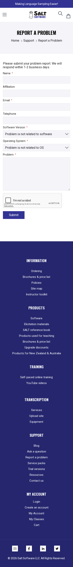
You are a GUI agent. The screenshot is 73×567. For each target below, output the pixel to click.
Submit (13, 215)
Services (36, 410)
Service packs (36, 463)
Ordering (36, 271)
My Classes (36, 519)
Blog (36, 445)
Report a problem (37, 457)
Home (15, 40)
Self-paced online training (36, 377)
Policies (36, 282)
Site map (36, 288)
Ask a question (36, 451)
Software (36, 318)
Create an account (36, 507)
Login (36, 501)
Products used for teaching (36, 336)
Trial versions (36, 469)
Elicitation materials (36, 324)
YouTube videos (36, 383)
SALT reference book (36, 330)
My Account (36, 513)
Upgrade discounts (36, 347)
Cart (36, 525)
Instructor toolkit (36, 294)
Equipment (36, 422)
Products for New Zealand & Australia (36, 353)
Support (29, 40)
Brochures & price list (36, 277)
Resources (36, 475)
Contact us (36, 480)
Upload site (36, 416)
